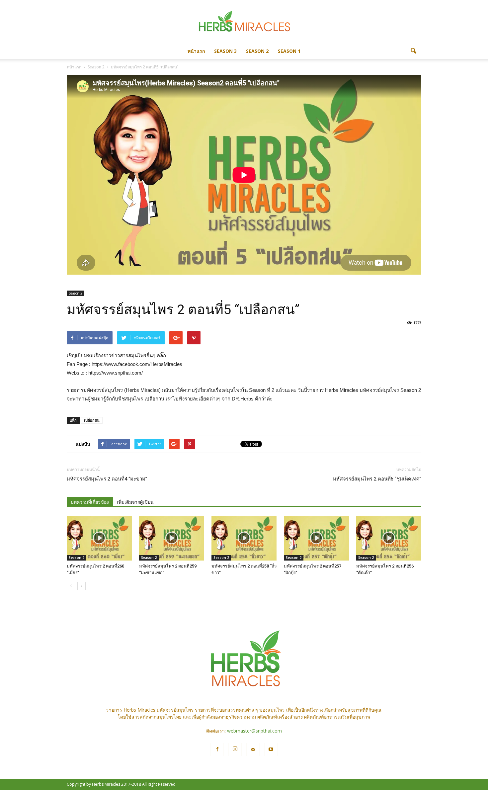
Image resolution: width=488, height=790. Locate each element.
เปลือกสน (92, 420)
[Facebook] (217, 749)
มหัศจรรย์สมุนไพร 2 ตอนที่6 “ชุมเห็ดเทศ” (377, 479)
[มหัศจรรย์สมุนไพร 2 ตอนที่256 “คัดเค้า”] (388, 538)
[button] (413, 51)
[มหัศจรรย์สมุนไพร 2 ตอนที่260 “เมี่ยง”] (99, 538)
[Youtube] (271, 749)
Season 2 (257, 51)
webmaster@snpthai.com (254, 731)
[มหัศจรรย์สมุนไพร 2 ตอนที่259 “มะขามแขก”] (171, 538)
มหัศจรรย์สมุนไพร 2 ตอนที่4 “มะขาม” (107, 479)
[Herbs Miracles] (244, 22)
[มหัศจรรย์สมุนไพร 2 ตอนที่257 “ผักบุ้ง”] (316, 538)
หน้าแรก (196, 51)
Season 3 (225, 51)
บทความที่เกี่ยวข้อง (90, 502)
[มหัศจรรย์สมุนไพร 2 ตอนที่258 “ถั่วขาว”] (244, 538)
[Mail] (253, 749)
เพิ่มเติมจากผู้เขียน (135, 502)
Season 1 (289, 51)
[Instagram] (235, 749)
